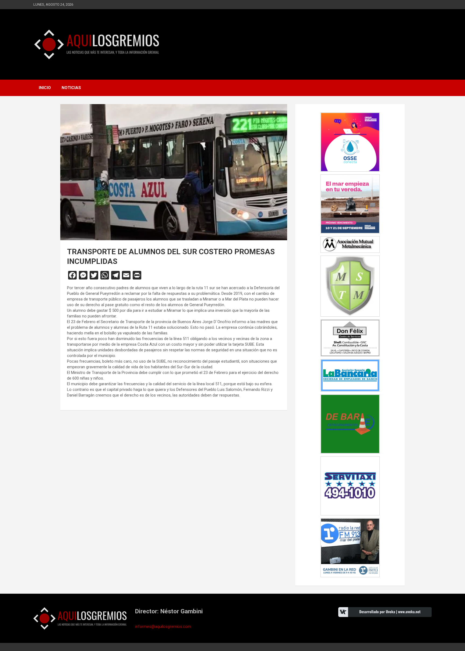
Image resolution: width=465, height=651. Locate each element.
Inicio (45, 87)
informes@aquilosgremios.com (163, 626)
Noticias (71, 87)
